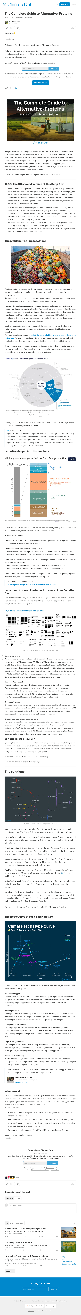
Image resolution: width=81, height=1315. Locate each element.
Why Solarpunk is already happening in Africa (25, 1228)
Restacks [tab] (17, 1198)
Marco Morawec (32, 1263)
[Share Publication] (57, 4)
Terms (53, 1301)
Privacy (47, 1301)
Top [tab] (7, 1223)
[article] (40, 1233)
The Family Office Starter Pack (18, 1242)
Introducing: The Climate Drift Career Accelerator (27, 1256)
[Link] (1, 184)
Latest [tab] (12, 1223)
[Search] (52, 4)
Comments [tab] (9, 1198)
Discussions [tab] (19, 1223)
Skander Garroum (15, 21)
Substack (31, 1311)
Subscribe (64, 4)
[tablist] (13, 1198)
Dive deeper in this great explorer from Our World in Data (31, 584)
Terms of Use (50, 1168)
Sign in (74, 4)
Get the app (50, 1306)
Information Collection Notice (40, 1170)
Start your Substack (35, 1306)
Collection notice (61, 1301)
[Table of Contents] (2, 657)
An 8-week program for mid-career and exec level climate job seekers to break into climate (31, 1260)
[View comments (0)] (13, 28)
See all (8, 1271)
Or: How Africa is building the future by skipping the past (24, 1231)
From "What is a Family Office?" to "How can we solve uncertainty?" (27, 1245)
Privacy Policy (55, 1170)
